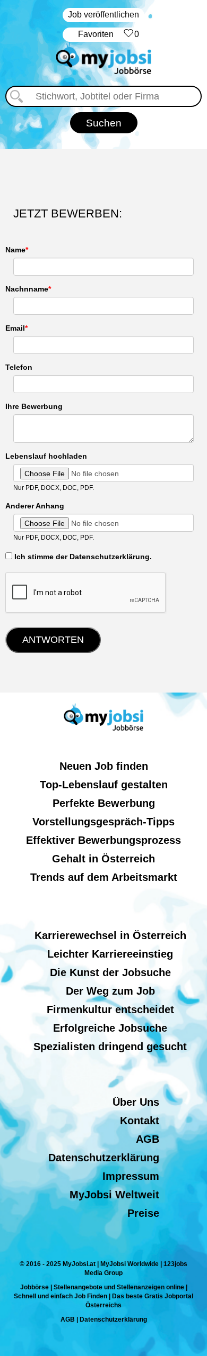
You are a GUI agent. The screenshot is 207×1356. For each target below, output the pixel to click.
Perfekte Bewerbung (104, 803)
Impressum (130, 1176)
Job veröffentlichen (103, 14)
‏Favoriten (108, 34)
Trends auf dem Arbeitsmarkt (103, 877)
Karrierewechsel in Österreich (110, 935)
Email (15, 328)
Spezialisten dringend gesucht (110, 1046)
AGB (147, 1139)
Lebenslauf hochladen (46, 456)
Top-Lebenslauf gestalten (104, 784)
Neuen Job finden (103, 766)
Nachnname (26, 289)
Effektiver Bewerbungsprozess (103, 840)
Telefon (18, 367)
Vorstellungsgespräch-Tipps (103, 821)
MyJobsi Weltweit (114, 1194)
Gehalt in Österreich (103, 858)
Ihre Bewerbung (34, 406)
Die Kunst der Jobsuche (110, 972)
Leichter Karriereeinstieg (110, 954)
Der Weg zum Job (110, 991)
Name (15, 249)
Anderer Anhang (34, 506)
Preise (143, 1213)
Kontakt (139, 1120)
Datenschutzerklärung (103, 1157)
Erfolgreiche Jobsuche (110, 1028)
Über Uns (136, 1102)
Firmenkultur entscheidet (110, 1009)
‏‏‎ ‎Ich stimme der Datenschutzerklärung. (82, 556)
